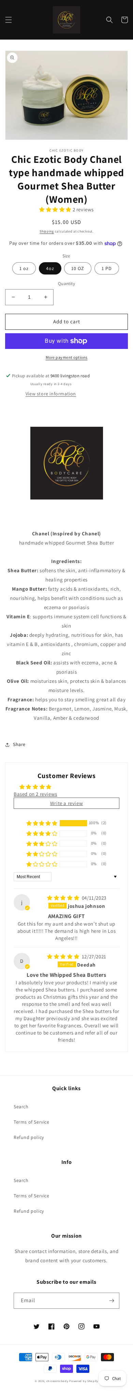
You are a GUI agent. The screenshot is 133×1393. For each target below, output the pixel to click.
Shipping (47, 231)
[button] (8, 19)
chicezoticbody (57, 1381)
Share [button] (19, 744)
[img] (63, 898)
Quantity (66, 283)
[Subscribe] (111, 1301)
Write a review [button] (66, 803)
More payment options (67, 357)
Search (21, 1106)
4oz (50, 268)
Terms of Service (31, 1122)
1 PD (107, 268)
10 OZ (77, 268)
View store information (51, 394)
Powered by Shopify (83, 1381)
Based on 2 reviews (35, 794)
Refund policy (29, 1137)
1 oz (24, 268)
